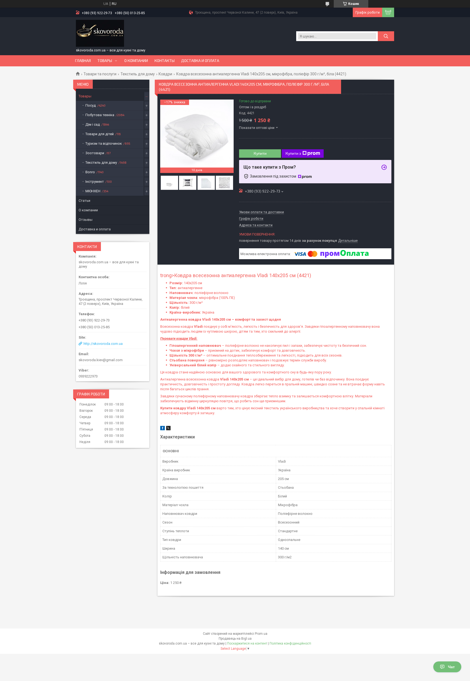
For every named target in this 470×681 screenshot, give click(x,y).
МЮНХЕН (92, 191)
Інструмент (94, 181)
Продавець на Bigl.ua (235, 638)
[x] (168, 429)
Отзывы (85, 220)
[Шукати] (386, 36)
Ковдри (165, 74)
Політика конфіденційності (290, 643)
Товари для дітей (99, 134)
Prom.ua (261, 634)
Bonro (90, 172)
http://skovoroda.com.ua (103, 344)
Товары (104, 61)
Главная (83, 61)
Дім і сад (92, 124)
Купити (260, 153)
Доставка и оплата (200, 61)
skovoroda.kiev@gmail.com (101, 360)
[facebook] (162, 429)
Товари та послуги (100, 74)
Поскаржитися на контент (247, 643)
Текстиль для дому (137, 74)
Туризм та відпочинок (103, 143)
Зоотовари (94, 153)
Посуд (90, 105)
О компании (136, 61)
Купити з (293, 153)
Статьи (84, 201)
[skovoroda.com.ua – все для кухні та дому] (100, 33)
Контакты (164, 61)
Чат (451, 667)
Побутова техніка (99, 115)
